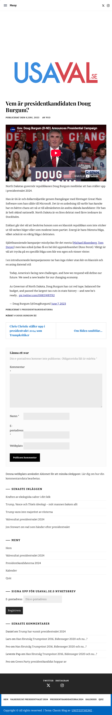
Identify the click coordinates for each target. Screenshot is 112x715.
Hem (9, 548)
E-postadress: (14, 599)
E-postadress (16, 430)
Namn (14, 416)
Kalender (11, 570)
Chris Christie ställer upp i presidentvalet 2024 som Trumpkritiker (27, 330)
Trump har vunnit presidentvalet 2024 (42, 631)
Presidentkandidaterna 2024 (23, 563)
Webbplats (16, 445)
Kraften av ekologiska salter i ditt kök (28, 497)
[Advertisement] (56, 32)
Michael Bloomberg (85, 242)
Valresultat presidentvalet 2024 (25, 519)
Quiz (8, 578)
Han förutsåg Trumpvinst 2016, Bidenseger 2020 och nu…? (52, 639)
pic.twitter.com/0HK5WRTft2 (37, 295)
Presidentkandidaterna (37, 309)
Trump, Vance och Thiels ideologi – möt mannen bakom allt (42, 504)
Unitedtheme (82, 710)
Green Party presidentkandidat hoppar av (40, 661)
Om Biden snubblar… (88, 331)
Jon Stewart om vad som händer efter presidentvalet (38, 527)
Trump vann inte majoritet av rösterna (29, 512)
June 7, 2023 (58, 303)
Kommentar (16, 369)
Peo (48, 117)
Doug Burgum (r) (26, 315)
